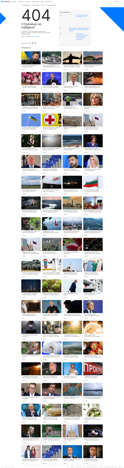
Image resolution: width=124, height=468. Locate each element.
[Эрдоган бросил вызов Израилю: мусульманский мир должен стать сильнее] (31, 434)
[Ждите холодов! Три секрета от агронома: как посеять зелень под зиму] (51, 289)
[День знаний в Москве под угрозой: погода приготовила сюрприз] (31, 144)
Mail (2, 467)
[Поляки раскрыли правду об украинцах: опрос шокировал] (51, 164)
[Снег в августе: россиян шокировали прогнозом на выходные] (51, 247)
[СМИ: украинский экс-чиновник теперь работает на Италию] (51, 310)
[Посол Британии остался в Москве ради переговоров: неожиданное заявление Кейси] (72, 206)
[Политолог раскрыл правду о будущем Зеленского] (31, 61)
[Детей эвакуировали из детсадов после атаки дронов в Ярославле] (93, 206)
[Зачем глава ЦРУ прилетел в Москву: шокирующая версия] (93, 434)
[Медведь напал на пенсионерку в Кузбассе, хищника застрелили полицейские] (51, 434)
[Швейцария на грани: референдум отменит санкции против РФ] (51, 227)
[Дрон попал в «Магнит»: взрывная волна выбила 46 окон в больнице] (51, 268)
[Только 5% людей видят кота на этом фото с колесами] (72, 392)
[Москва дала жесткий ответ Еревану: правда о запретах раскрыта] (93, 123)
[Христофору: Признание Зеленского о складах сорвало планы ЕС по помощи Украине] (72, 164)
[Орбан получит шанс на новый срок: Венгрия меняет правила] (51, 82)
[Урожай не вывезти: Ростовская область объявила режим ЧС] (51, 206)
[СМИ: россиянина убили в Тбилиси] (72, 123)
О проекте (72, 467)
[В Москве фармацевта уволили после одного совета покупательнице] (93, 289)
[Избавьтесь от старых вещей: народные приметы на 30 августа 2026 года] (31, 102)
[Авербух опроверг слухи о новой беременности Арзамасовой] (31, 455)
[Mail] (2, 1)
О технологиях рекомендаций (80, 467)
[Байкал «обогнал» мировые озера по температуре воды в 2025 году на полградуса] (93, 392)
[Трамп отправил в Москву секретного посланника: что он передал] (31, 164)
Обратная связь (114, 467)
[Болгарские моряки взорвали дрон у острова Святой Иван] (93, 185)
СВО (43, 5)
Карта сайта (120, 467)
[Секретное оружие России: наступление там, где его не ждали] (72, 185)
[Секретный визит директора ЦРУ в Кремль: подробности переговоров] (51, 392)
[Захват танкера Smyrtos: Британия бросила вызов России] (51, 144)
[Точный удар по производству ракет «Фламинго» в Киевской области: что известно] (31, 372)
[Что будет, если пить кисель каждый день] (72, 247)
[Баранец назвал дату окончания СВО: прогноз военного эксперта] (72, 61)
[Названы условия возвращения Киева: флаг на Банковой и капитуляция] (31, 123)
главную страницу (35, 36)
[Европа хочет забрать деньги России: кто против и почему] (51, 455)
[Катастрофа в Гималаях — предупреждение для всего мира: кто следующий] (51, 61)
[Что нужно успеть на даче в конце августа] (31, 351)
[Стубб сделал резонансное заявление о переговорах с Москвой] (93, 455)
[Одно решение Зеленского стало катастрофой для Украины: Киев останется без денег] (72, 310)
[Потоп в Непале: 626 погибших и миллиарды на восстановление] (72, 413)
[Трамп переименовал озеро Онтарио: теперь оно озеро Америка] (31, 413)
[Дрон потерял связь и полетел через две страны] (93, 61)
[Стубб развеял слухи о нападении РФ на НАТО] (31, 392)
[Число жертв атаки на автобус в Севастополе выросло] (51, 185)
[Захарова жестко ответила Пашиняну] (93, 102)
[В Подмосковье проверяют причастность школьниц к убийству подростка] (93, 372)
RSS (68, 467)
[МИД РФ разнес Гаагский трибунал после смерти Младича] (31, 247)
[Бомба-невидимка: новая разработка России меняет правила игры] (72, 268)
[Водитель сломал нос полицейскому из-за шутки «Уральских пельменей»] (72, 102)
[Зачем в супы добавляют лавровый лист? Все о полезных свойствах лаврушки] (93, 413)
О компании (6, 467)
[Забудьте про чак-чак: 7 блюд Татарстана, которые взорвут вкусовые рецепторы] (51, 413)
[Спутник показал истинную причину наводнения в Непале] (72, 351)
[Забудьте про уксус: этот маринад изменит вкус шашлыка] (51, 102)
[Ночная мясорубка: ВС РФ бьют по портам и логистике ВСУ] (31, 227)
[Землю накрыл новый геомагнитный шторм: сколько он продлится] (93, 330)
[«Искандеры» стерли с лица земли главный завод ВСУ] (31, 185)
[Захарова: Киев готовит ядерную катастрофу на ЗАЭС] (93, 164)
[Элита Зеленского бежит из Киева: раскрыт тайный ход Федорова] (51, 372)
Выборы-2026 (27, 5)
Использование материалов (105, 467)
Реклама (11, 467)
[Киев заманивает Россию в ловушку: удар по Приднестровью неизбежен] (93, 144)
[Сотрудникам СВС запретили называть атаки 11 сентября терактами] (31, 289)
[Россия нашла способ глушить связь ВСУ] (31, 330)
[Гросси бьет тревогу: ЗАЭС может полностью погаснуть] (72, 455)
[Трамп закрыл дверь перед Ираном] (72, 289)
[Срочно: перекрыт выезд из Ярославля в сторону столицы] (93, 247)
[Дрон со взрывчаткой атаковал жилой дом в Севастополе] (72, 227)
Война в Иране (36, 5)
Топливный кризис (51, 5)
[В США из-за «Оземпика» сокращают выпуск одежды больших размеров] (93, 268)
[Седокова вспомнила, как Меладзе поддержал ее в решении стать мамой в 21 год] (72, 372)
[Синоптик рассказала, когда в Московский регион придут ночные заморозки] (31, 206)
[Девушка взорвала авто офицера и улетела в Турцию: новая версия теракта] (51, 123)
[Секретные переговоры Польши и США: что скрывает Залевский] (31, 268)
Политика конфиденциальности (93, 467)
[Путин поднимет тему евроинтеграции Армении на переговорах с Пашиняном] (93, 310)
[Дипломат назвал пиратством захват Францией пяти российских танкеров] (72, 434)
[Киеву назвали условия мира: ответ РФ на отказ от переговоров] (72, 82)
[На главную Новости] (6, 1)
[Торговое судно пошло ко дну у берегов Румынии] (72, 144)
